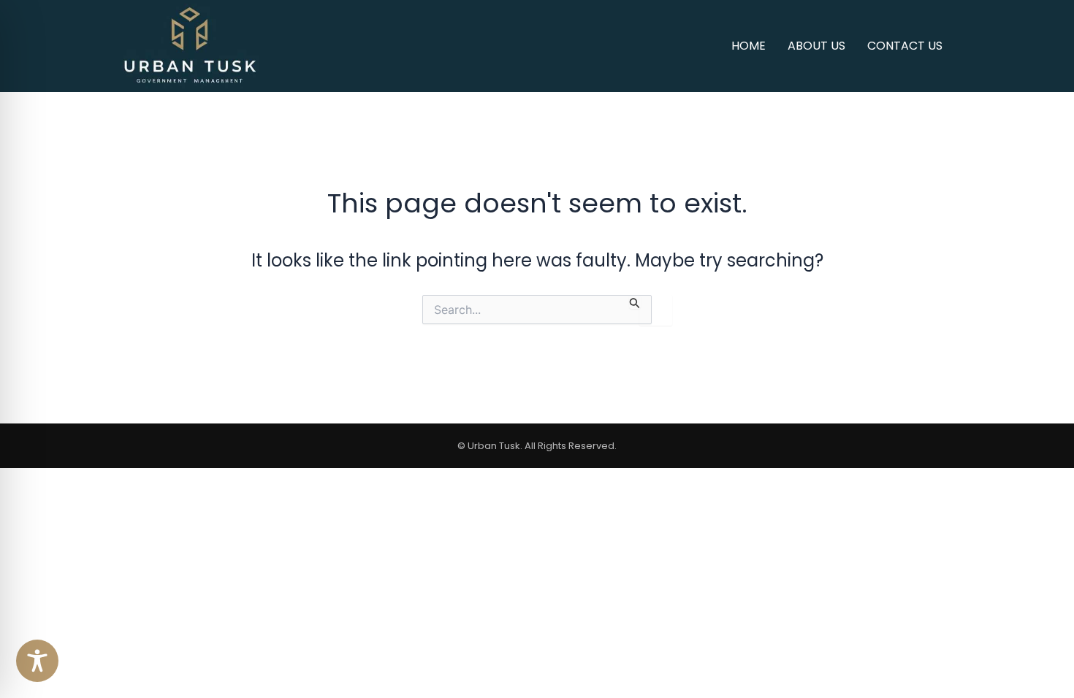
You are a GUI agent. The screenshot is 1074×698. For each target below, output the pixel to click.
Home (748, 45)
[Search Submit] (635, 302)
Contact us (904, 45)
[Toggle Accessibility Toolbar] (37, 660)
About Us (816, 45)
